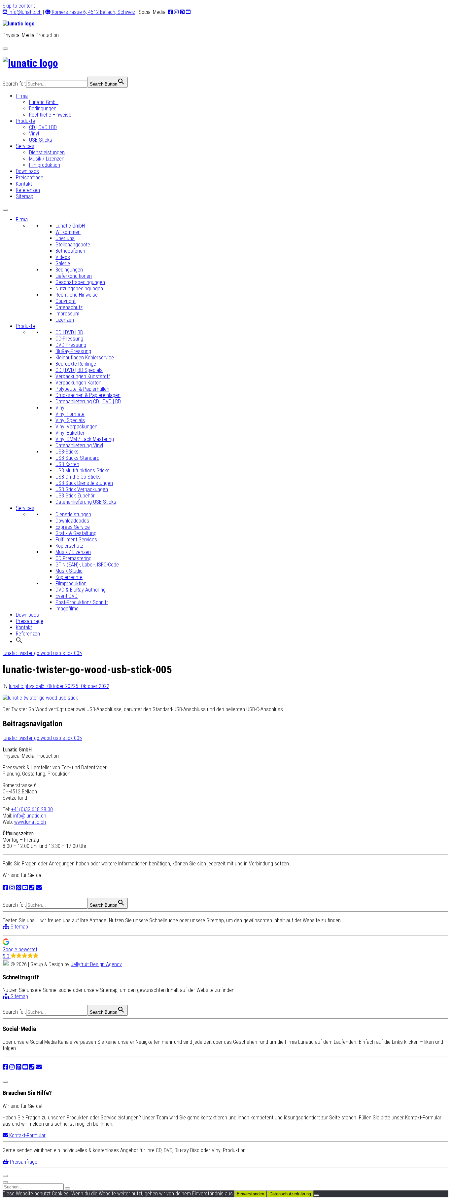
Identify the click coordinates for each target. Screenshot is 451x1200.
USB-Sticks (40, 140)
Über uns (65, 238)
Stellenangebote (72, 244)
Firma (22, 96)
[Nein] (316, 1195)
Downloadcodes (72, 521)
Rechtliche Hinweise (50, 115)
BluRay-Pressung (73, 351)
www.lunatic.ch (30, 822)
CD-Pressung (69, 339)
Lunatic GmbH (43, 102)
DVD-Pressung (70, 345)
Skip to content (19, 6)
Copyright (65, 301)
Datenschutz (69, 307)
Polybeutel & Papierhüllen (82, 389)
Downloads (27, 171)
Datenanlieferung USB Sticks (85, 502)
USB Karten (67, 464)
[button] (19, 641)
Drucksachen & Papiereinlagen (88, 395)
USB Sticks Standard (77, 458)
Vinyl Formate (70, 414)
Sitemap (24, 196)
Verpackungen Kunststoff (82, 376)
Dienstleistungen (47, 152)
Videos (62, 257)
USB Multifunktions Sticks (82, 470)
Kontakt (24, 184)
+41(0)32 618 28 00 (32, 809)
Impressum (67, 313)
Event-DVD (66, 596)
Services (25, 146)
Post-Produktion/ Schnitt (81, 602)
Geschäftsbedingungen (80, 282)
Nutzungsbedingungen (79, 288)
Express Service (72, 527)
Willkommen (68, 232)
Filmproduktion (44, 165)
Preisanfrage (29, 177)
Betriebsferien (70, 251)
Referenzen (28, 190)
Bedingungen (42, 108)
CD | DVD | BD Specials (79, 370)
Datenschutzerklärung (290, 1193)
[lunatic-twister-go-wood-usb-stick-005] (40, 698)
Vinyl (34, 133)
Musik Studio (69, 571)
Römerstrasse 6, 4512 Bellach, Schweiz (93, 12)
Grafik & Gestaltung (75, 533)
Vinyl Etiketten (70, 433)
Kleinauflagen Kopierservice (84, 357)
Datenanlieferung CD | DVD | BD (88, 401)
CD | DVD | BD (43, 127)
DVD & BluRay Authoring (80, 590)
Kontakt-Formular (27, 1135)
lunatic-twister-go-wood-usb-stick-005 (42, 653)
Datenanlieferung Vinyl (79, 445)
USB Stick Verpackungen (81, 489)
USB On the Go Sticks (78, 477)
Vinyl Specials (70, 420)
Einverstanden (250, 1193)
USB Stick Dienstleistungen (84, 483)
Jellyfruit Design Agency (96, 964)
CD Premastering (73, 558)
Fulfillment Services (76, 539)
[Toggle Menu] (5, 210)
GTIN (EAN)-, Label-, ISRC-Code (87, 565)
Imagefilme (67, 608)
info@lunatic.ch (24, 12)
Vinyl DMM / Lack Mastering (84, 439)
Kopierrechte (69, 577)
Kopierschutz (69, 546)
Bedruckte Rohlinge (75, 364)
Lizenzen (64, 320)
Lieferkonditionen (73, 276)
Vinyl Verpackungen (76, 426)
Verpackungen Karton (78, 383)
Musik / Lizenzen (46, 159)
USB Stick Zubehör (75, 495)
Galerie (62, 263)
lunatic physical (25, 686)
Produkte (25, 121)
